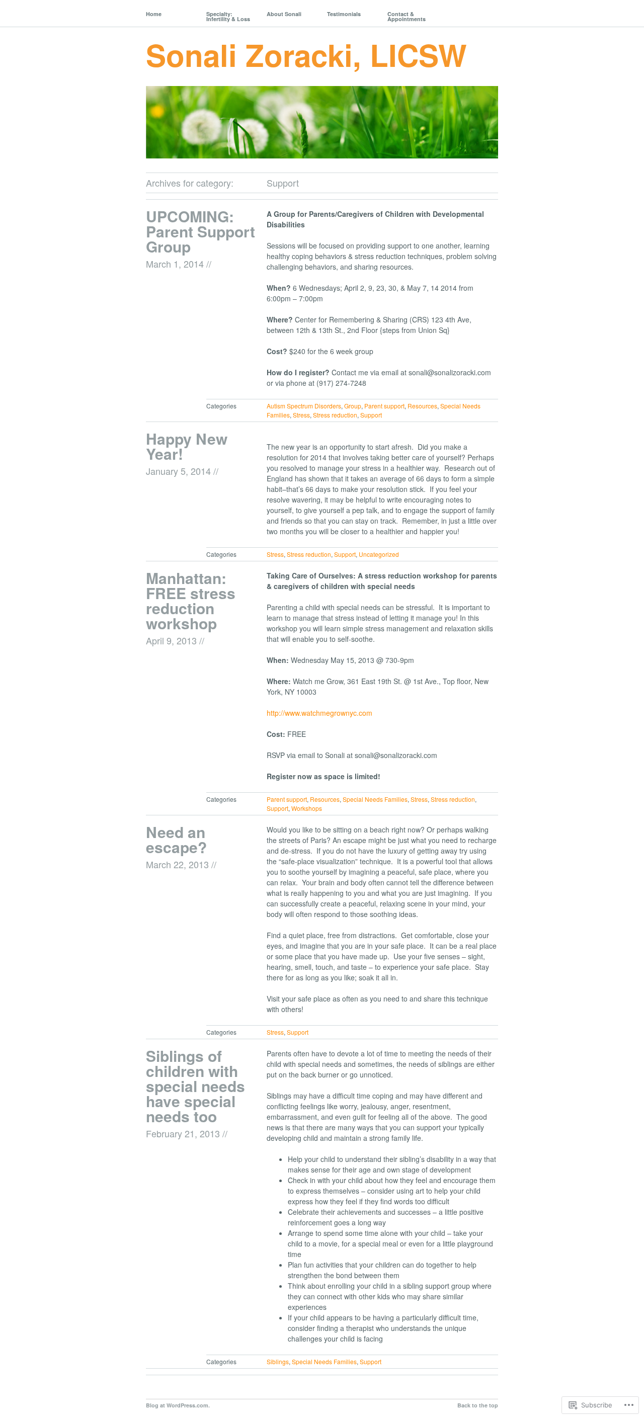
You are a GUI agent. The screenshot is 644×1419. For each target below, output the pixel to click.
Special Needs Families (375, 799)
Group (352, 405)
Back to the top (477, 1405)
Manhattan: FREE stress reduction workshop (190, 600)
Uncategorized (379, 554)
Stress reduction (335, 414)
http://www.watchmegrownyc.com (319, 713)
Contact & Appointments (406, 16)
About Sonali (284, 14)
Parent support (384, 405)
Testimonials (344, 14)
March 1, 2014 (175, 263)
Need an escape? (176, 839)
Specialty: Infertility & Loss (228, 16)
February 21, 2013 (183, 1133)
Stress (301, 414)
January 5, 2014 (178, 470)
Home (154, 14)
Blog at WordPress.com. (178, 1405)
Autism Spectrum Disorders (304, 405)
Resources (422, 405)
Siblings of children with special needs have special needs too (195, 1086)
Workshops (306, 808)
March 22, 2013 (177, 864)
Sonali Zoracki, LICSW (306, 54)
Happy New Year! (186, 446)
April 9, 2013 (171, 640)
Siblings (278, 1361)
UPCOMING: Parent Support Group (200, 231)
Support (371, 414)
